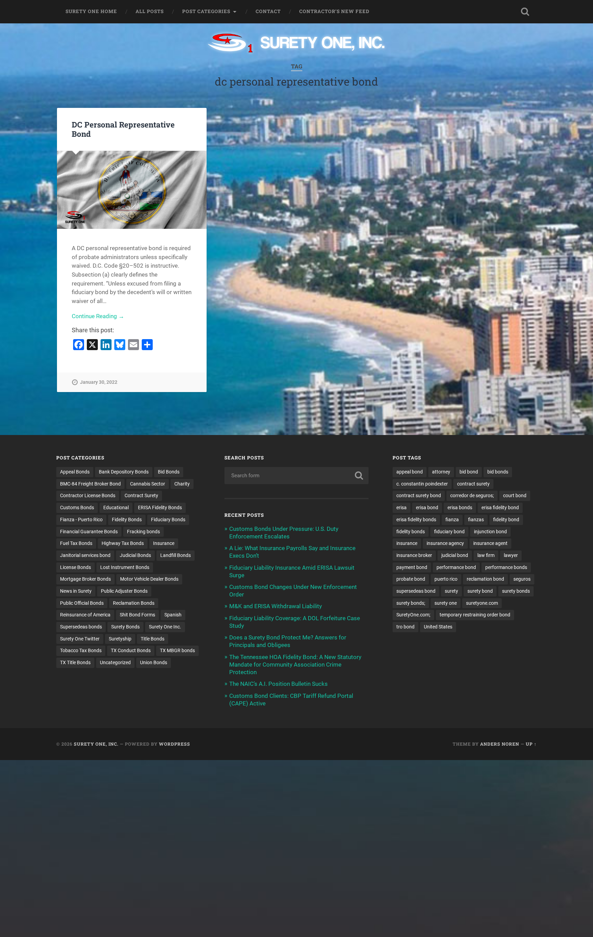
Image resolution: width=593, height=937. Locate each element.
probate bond (410, 579)
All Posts (150, 11)
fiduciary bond (449, 531)
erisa (401, 507)
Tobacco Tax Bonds (81, 650)
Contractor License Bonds (87, 495)
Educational (116, 507)
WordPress (174, 744)
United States (438, 626)
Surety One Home (91, 11)
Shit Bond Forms (137, 614)
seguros (522, 579)
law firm (486, 555)
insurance (406, 543)
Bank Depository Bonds (124, 472)
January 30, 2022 (98, 382)
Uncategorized (115, 662)
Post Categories (206, 11)
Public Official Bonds (82, 603)
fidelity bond (506, 519)
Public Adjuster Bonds (124, 591)
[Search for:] (296, 475)
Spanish (173, 614)
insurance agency (445, 543)
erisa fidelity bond (500, 507)
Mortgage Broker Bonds (85, 579)
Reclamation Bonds (133, 603)
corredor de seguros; (472, 495)
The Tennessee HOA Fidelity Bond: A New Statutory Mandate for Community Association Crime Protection (295, 665)
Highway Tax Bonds (123, 543)
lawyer (511, 555)
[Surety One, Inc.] (297, 43)
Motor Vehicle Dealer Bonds (149, 579)
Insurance (163, 543)
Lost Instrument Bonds (124, 567)
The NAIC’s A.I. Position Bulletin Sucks (278, 683)
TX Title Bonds (75, 662)
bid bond (469, 472)
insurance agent (490, 543)
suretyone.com (482, 603)
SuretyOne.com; (413, 614)
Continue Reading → (98, 316)
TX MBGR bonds (177, 650)
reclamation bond (485, 579)
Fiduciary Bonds (168, 519)
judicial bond (454, 555)
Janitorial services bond (85, 555)
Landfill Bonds (175, 555)
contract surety (473, 484)
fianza (452, 519)
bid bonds (497, 472)
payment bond (411, 567)
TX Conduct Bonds (131, 650)
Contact (268, 11)
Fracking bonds (143, 531)
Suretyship (120, 639)
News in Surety (76, 591)
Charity (182, 484)
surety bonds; (410, 603)
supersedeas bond (415, 591)
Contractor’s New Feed (334, 11)
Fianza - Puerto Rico (81, 519)
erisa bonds (459, 507)
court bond (514, 495)
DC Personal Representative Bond (123, 129)
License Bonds (75, 567)
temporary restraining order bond (475, 614)
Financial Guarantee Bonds (89, 531)
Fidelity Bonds (127, 519)
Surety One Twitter (80, 639)
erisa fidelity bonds (416, 519)
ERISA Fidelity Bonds (160, 507)
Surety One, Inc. (96, 744)
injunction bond (490, 531)
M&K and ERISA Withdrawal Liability (275, 606)
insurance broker (414, 555)
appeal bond (409, 472)
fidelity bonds (410, 531)
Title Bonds (152, 639)
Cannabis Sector (147, 484)
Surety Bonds (125, 626)
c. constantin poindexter (422, 484)
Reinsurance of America (85, 614)
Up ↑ (531, 744)
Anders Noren (499, 744)
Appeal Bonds (75, 472)
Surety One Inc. (165, 626)
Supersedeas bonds (81, 626)
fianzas (476, 519)
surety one (445, 603)
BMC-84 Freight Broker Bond (90, 484)
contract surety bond (418, 495)
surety (451, 591)
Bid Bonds (168, 472)
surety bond (480, 591)
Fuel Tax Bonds (76, 543)
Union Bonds (153, 662)
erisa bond (427, 507)
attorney (441, 472)
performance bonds (506, 567)
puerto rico (445, 579)
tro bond (405, 626)
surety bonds (516, 591)
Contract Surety (141, 495)
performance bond (456, 567)
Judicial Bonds (135, 555)
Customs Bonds (77, 507)
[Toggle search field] (525, 11)
